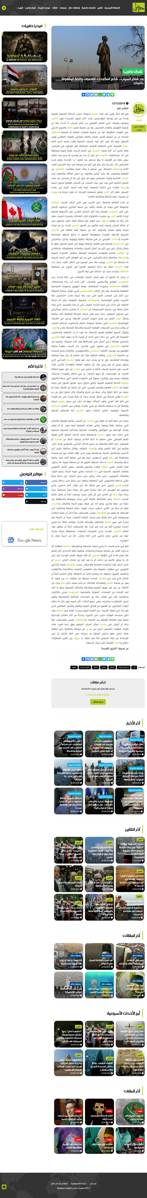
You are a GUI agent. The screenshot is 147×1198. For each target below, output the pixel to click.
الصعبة (116, 499)
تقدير (110, 262)
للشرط (70, 360)
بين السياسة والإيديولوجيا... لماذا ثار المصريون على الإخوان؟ (22, 398)
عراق (77, 638)
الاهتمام (101, 513)
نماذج (76, 369)
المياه (109, 462)
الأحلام (124, 178)
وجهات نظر (74, 8)
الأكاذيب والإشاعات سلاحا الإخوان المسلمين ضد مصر (21, 419)
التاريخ (80, 410)
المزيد (20, 8)
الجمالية (56, 132)
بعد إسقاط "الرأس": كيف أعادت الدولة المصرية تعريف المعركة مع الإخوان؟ (21, 430)
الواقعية (93, 300)
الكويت (104, 155)
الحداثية (55, 406)
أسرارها (122, 257)
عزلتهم (117, 169)
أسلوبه (56, 192)
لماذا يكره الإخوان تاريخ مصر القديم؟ (27, 377)
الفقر (114, 387)
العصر (109, 583)
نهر (111, 457)
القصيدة (113, 211)
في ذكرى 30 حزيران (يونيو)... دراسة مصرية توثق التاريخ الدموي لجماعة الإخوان (22, 440)
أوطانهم (80, 620)
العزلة (107, 522)
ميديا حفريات (44, 8)
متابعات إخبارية (89, 8)
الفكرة (57, 439)
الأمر (106, 192)
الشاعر (84, 309)
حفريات (139, 120)
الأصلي (96, 555)
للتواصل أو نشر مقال (59, 1183)
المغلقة (124, 271)
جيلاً (115, 494)
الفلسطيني (86, 291)
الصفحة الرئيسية (112, 8)
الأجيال (55, 230)
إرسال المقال (98, 702)
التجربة (118, 267)
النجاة (60, 610)
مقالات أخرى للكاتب (139, 128)
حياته (125, 146)
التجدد (55, 503)
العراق (112, 667)
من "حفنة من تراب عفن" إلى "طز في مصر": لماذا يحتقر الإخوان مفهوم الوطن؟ (21, 387)
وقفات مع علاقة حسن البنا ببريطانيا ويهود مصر (23, 408)
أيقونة (124, 383)
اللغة (70, 127)
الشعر (55, 118)
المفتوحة (73, 592)
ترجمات (63, 8)
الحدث (114, 239)
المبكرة (113, 323)
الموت (54, 328)
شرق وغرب (30, 8)
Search (4, 8)
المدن (117, 643)
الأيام (95, 114)
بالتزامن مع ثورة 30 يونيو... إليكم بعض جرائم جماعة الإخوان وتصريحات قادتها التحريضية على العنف (22, 462)
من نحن (93, 1183)
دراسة (100, 434)
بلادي (88, 629)
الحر (114, 216)
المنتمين (115, 346)
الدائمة (66, 546)
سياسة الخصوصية (78, 1183)
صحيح (57, 560)
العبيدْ (125, 397)
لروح (118, 318)
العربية (96, 150)
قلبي (119, 485)
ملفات (55, 8)
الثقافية (60, 169)
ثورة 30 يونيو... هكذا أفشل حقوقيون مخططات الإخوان (23, 451)
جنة (96, 471)
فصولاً (104, 221)
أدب (134, 667)
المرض (117, 531)
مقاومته (70, 564)
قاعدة (102, 624)
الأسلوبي (110, 355)
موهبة (121, 253)
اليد (74, 160)
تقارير (100, 8)
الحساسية (118, 244)
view (142, 732)
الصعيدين (123, 282)
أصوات (91, 448)
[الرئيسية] (138, 7)
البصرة (104, 667)
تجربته (123, 187)
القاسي (55, 337)
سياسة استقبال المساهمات (97, 694)
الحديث (90, 421)
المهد (104, 467)
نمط (62, 583)
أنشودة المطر (84, 667)
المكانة (55, 202)
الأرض (101, 578)
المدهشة (114, 286)
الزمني (75, 225)
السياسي (95, 351)
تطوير (61, 401)
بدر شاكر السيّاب (124, 667)
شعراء (96, 667)
